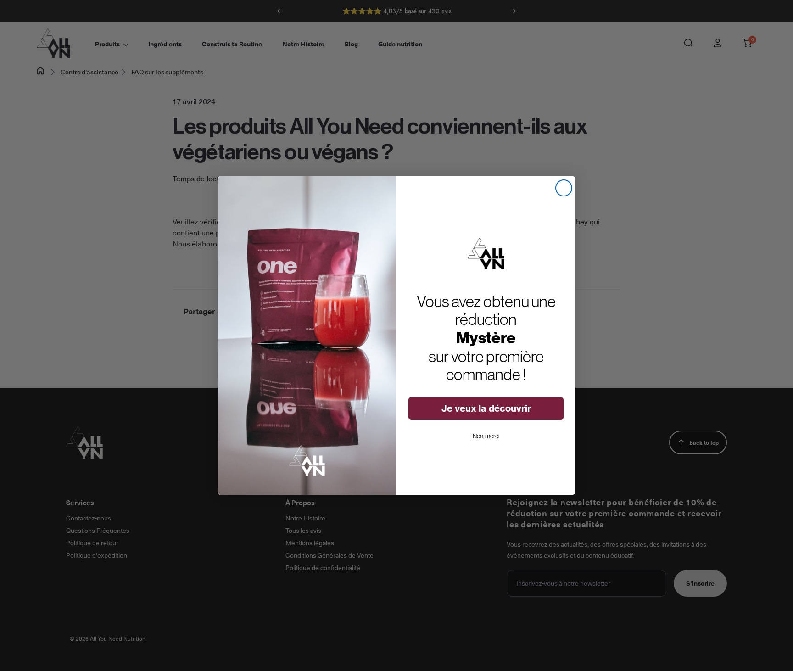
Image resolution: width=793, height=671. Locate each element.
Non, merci (486, 436)
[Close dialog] (564, 188)
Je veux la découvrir (486, 408)
